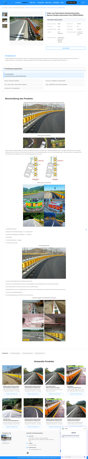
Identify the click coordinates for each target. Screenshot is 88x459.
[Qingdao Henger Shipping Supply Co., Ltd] (5, 2)
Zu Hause (18, 2)
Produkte (24, 2)
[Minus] (85, 428)
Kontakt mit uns (41, 2)
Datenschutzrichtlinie (21, 457)
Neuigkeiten (56, 2)
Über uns (32, 2)
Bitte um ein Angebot (48, 2)
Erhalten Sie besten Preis (12, 393)
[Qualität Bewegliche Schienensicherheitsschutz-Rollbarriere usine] (76, 375)
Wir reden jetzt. (71, 2)
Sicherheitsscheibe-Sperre (18, 7)
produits (4, 440)
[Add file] (62, 457)
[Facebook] (86, 229)
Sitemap (28, 457)
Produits (10, 7)
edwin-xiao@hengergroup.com (35, 449)
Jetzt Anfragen (65, 48)
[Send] (85, 457)
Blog (62, 2)
